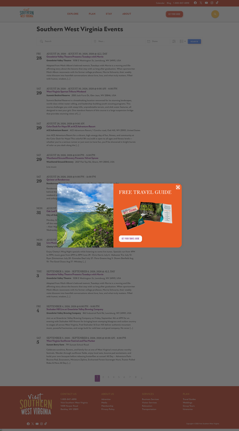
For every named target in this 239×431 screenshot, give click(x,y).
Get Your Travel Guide (130, 238)
